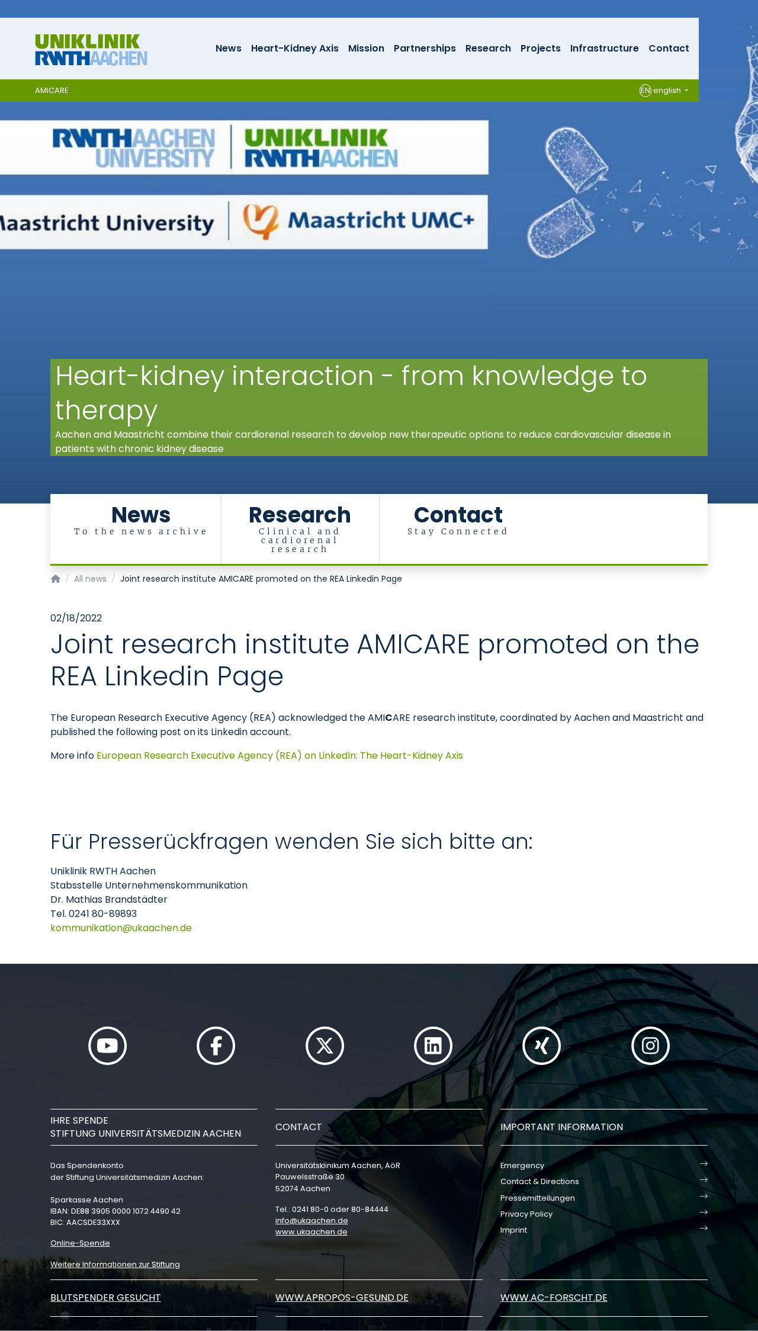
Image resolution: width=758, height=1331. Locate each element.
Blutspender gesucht (105, 1297)
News (229, 48)
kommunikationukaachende (121, 928)
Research (488, 48)
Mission (366, 48)
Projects (541, 48)
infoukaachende (311, 1220)
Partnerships (425, 48)
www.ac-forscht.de (554, 1297)
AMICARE (52, 90)
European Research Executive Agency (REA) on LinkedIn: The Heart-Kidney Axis (280, 755)
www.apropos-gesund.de (342, 1297)
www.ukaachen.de (311, 1232)
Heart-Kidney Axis (295, 48)
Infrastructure (604, 48)
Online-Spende (80, 1243)
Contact (668, 48)
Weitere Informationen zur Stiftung (115, 1264)
